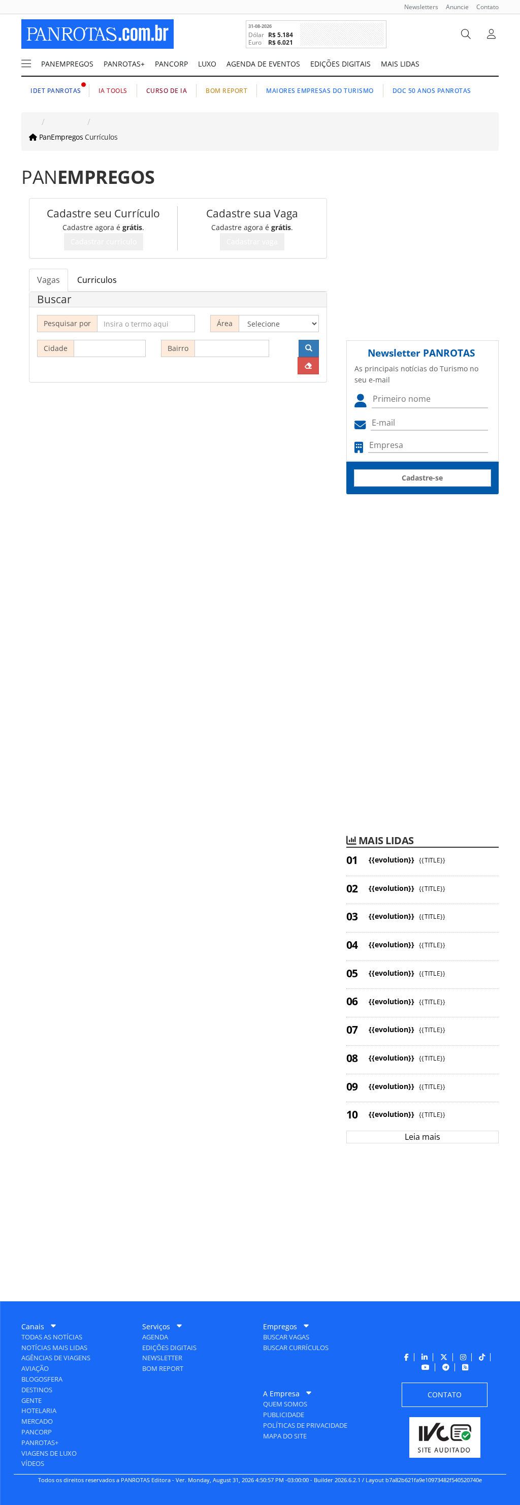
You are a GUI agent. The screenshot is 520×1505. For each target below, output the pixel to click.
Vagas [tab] (48, 279)
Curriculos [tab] (97, 279)
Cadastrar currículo (104, 241)
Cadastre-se (422, 478)
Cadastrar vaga (252, 241)
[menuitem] (417, 7)
